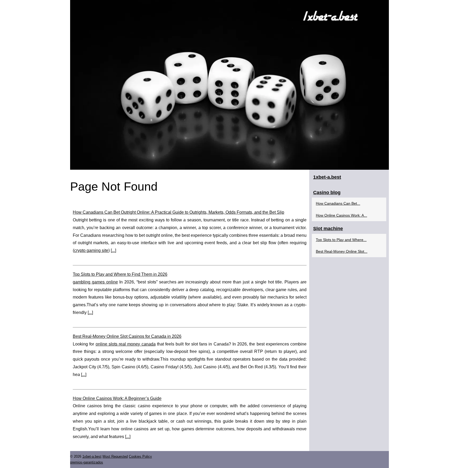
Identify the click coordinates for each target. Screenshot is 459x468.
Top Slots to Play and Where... (341, 240)
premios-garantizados (86, 462)
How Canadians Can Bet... (338, 203)
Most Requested (115, 456)
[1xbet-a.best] (229, 85)
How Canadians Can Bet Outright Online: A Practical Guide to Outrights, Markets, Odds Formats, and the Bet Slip (178, 212)
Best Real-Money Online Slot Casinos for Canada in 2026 (127, 336)
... (113, 250)
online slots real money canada (126, 344)
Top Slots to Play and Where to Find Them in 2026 (120, 274)
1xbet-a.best (91, 456)
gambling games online (95, 282)
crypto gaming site (91, 250)
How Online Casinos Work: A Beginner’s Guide (117, 398)
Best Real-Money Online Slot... (341, 251)
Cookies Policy (140, 456)
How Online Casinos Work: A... (341, 215)
